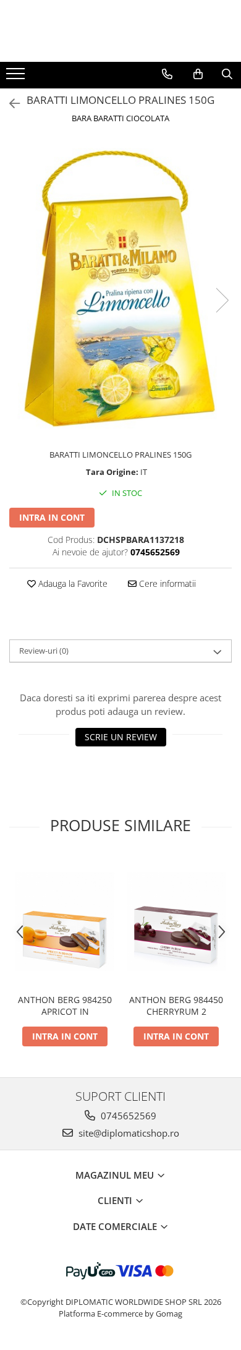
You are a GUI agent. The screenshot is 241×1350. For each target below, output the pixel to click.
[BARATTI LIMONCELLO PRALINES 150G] (120, 287)
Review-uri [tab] (44, 650)
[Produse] (17, 77)
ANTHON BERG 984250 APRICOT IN (65, 1005)
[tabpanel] (120, 287)
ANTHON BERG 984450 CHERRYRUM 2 (176, 1005)
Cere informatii (166, 583)
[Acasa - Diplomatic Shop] (120, 31)
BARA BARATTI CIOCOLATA (120, 118)
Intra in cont (52, 517)
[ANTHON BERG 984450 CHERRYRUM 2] (176, 921)
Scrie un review (121, 737)
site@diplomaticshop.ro (127, 1133)
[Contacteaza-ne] (167, 74)
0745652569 (127, 1115)
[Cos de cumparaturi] (198, 74)
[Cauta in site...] (227, 74)
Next (222, 300)
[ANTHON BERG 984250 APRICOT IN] (64, 921)
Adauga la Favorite (72, 583)
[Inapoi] (9, 103)
